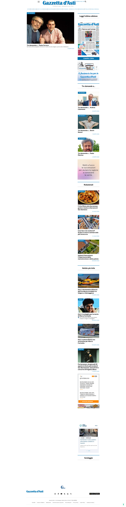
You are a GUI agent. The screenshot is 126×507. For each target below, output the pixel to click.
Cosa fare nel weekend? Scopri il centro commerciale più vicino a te (88, 232)
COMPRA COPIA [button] (88, 59)
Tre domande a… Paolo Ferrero (38, 45)
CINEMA (45, 9)
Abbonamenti (48, 502)
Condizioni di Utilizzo (90, 502)
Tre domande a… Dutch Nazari (86, 131)
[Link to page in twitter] (70, 493)
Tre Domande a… (66, 9)
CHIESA (35, 9)
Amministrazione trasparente (58, 502)
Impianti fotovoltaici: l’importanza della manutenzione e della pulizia (88, 257)
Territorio (60, 9)
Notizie (28, 9)
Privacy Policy (75, 502)
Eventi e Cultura (40, 9)
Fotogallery (87, 9)
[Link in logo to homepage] (38, 491)
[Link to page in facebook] (58, 493)
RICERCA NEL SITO (80, 1)
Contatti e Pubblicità (41, 502)
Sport (55, 9)
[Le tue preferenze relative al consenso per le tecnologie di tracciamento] (123, 504)
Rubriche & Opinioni (74, 9)
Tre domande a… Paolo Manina (86, 154)
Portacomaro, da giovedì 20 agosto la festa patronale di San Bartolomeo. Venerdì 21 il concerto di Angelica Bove (88, 366)
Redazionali (81, 9)
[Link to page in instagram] (55, 493)
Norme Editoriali (68, 502)
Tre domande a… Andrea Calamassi (86, 108)
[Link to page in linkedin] (67, 493)
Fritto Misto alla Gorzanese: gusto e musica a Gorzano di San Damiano (88, 207)
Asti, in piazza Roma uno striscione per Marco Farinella (86, 341)
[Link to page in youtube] (61, 493)
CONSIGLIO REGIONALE (94, 9)
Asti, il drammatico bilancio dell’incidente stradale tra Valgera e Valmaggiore (87, 291)
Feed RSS (34, 502)
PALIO (32, 9)
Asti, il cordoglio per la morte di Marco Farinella (88, 315)
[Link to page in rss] (64, 493)
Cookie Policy (82, 502)
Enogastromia (51, 9)
